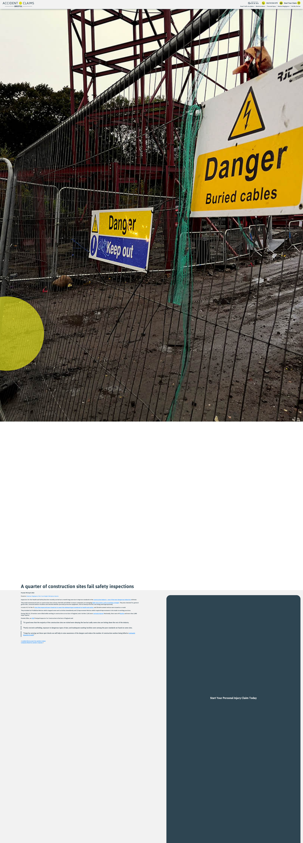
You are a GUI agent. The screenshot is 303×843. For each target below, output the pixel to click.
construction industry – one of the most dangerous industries (112, 599)
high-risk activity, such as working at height (106, 603)
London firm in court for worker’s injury (34, 641)
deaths (122, 613)
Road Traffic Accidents (247, 6)
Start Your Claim (290, 3)
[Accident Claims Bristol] (18, 4)
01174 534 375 (272, 3)
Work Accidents (260, 6)
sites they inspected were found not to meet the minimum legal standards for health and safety (64, 607)
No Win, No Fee (295, 6)
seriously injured (98, 613)
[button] (298, 3)
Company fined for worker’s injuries (32, 642)
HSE (33, 618)
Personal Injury (271, 6)
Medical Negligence (283, 6)
